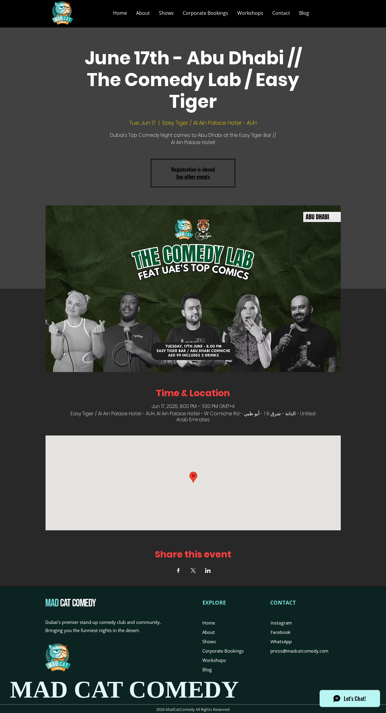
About (208, 632)
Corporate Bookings (223, 651)
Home (208, 623)
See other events (193, 176)
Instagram (281, 623)
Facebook (280, 632)
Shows (209, 641)
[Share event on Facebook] (178, 570)
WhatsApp (281, 641)
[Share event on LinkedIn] (208, 570)
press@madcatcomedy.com (299, 651)
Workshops (214, 660)
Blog (207, 669)
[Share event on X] (193, 570)
